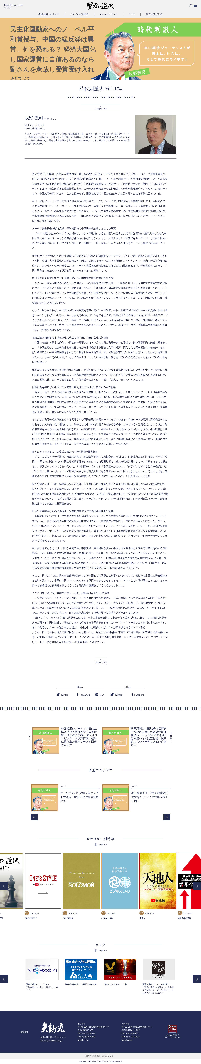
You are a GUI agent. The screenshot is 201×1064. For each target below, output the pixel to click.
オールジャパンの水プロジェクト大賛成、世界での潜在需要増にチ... (79, 797)
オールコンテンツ (109, 14)
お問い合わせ (107, 1056)
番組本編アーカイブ (48, 14)
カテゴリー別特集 (79, 14)
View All (102, 844)
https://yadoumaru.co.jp (51, 1040)
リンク (132, 14)
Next (166, 817)
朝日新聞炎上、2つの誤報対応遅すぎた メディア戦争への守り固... (149, 797)
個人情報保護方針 (93, 1056)
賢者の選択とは (154, 14)
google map (83, 1040)
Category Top (101, 109)
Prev (34, 817)
